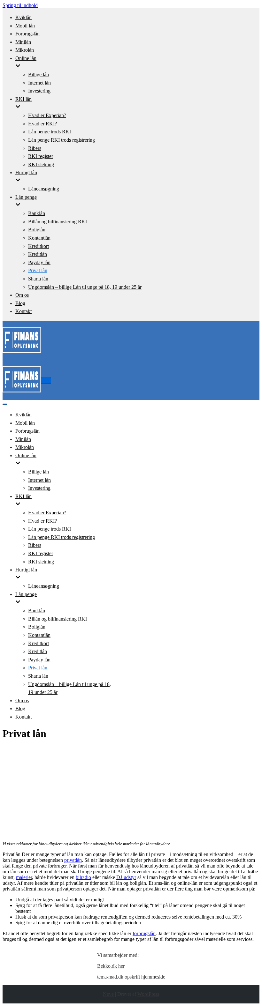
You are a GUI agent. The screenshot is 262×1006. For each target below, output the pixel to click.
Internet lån (39, 83)
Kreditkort (38, 246)
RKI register (40, 156)
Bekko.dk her (111, 966)
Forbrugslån (27, 33)
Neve (108, 994)
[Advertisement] (131, 791)
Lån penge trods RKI (49, 131)
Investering (39, 90)
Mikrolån (24, 50)
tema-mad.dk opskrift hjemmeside (131, 977)
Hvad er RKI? (42, 123)
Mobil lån (25, 25)
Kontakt (23, 311)
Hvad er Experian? (47, 115)
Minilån (23, 42)
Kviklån (23, 17)
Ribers (34, 148)
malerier (24, 877)
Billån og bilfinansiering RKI (57, 221)
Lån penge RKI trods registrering (61, 140)
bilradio (83, 877)
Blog (20, 303)
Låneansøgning (43, 188)
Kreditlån (37, 254)
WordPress (148, 994)
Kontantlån (39, 238)
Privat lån (37, 270)
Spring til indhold (20, 5)
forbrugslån (144, 933)
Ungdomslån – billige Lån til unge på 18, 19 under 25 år (85, 287)
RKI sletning (41, 164)
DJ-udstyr (126, 877)
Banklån (36, 213)
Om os (22, 295)
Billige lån (38, 74)
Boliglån (36, 229)
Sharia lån (38, 278)
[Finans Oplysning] (22, 354)
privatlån (73, 860)
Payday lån (39, 262)
